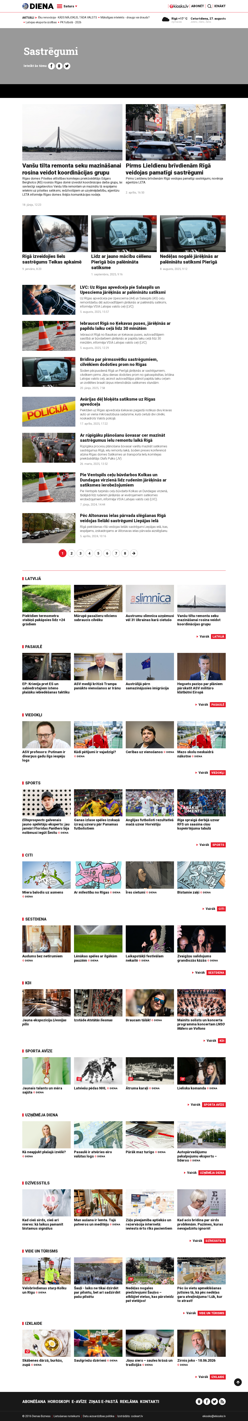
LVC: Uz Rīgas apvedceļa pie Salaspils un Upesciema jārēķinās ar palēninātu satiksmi (123, 290)
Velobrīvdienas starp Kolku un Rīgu (44, 1290)
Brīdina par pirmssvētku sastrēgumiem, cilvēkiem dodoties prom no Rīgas (119, 362)
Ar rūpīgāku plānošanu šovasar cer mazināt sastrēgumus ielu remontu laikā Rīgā (122, 438)
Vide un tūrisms (41, 1251)
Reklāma (129, 1401)
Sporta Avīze (39, 1051)
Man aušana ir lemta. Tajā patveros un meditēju (97, 1222)
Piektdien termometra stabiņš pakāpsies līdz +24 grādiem (43, 620)
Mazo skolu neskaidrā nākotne (195, 754)
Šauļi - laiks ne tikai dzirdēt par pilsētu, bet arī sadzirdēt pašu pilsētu (97, 1292)
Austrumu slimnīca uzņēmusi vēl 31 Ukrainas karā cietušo (150, 618)
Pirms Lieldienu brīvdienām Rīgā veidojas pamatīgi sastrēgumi (168, 169)
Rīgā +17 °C (179, 18)
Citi (29, 855)
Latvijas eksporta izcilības (41, 22)
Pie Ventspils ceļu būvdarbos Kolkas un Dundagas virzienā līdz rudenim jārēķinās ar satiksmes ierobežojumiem (123, 479)
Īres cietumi (141, 892)
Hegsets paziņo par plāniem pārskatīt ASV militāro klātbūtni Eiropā (200, 688)
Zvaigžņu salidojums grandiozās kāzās (197, 958)
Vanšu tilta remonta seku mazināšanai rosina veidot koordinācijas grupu (71, 169)
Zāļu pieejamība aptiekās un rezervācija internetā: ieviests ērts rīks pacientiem (149, 1224)
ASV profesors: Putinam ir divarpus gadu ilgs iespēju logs (43, 756)
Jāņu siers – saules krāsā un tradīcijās (149, 1362)
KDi (28, 983)
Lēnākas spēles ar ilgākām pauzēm (95, 958)
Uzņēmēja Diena (41, 1115)
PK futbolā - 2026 (70, 22)
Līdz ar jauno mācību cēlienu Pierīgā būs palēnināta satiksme (121, 262)
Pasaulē (33, 646)
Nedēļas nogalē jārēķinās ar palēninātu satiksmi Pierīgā (189, 259)
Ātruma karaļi (142, 1088)
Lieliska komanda (197, 1088)
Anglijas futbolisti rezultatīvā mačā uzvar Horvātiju (150, 822)
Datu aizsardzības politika (98, 1416)
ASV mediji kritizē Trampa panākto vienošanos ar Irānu (97, 686)
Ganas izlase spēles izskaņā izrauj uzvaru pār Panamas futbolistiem (97, 824)
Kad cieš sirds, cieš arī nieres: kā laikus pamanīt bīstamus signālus (42, 1224)
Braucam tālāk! (144, 1020)
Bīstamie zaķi (194, 892)
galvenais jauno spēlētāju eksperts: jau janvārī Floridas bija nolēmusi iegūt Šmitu (46, 826)
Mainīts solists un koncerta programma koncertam (201, 1024)
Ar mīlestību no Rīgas (97, 892)
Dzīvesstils (37, 1183)
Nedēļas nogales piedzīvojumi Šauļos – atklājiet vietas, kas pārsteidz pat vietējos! (150, 1294)
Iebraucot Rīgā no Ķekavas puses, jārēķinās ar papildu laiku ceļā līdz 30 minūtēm (125, 326)
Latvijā (33, 578)
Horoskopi (59, 1401)
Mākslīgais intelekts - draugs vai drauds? (125, 17)
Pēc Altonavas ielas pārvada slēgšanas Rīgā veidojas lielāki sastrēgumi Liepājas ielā (123, 518)
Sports (32, 783)
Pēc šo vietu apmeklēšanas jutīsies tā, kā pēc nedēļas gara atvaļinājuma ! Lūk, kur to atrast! (199, 1294)
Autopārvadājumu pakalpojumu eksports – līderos (197, 1156)
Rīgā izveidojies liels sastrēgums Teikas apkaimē (52, 259)
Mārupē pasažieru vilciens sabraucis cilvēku (95, 618)
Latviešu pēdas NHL (95, 1088)
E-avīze (79, 1401)
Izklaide (33, 1323)
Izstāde (93, 1020)
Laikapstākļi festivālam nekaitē (145, 958)
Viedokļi (33, 715)
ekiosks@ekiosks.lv (214, 1416)
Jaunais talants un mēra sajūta (42, 1090)
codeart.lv (137, 1416)
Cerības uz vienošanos (150, 752)
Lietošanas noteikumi (67, 1416)
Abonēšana (34, 1401)
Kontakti (149, 1401)
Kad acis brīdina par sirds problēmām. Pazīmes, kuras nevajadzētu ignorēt (200, 1224)
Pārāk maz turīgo (145, 1152)
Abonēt (197, 6)
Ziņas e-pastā (103, 1401)
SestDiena (35, 919)
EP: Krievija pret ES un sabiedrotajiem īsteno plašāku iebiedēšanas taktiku (46, 688)
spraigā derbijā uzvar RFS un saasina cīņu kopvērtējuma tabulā (198, 824)
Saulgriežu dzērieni (95, 1360)
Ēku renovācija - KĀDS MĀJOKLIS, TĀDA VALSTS (67, 17)
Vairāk (204, 636)
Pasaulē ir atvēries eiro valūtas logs (93, 1154)
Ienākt (220, 6)
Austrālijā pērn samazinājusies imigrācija (147, 686)
